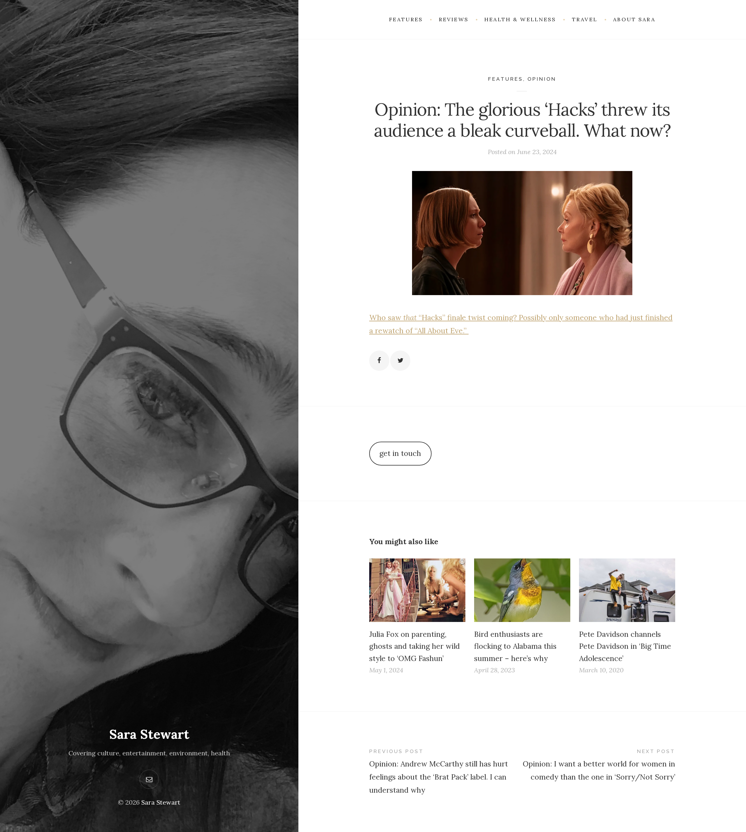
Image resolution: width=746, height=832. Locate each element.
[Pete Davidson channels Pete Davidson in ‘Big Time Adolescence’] (627, 590)
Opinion (541, 79)
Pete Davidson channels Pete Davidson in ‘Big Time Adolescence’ (625, 646)
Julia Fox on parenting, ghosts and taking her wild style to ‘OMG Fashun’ (414, 646)
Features (505, 79)
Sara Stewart (149, 734)
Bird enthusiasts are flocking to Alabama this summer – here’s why (515, 646)
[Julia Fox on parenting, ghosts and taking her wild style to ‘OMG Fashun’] (417, 590)
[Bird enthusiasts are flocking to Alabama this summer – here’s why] (522, 590)
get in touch (400, 453)
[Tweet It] (400, 360)
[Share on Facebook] (379, 360)
